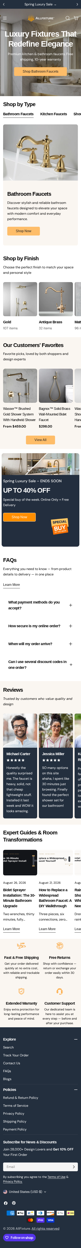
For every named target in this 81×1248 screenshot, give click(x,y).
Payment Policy (15, 1129)
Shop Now (23, 231)
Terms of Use (56, 1177)
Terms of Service (15, 1105)
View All (40, 440)
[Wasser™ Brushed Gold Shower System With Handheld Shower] (20, 386)
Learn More (11, 584)
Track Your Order (16, 1055)
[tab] (18, 115)
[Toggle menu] (5, 18)
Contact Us (11, 1063)
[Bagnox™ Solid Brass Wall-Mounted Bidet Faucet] (56, 386)
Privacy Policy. (12, 1181)
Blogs (7, 1079)
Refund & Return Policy (20, 1098)
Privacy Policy (13, 1113)
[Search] (68, 18)
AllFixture (23, 1228)
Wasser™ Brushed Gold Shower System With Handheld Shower (19, 414)
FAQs (7, 1071)
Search (8, 1047)
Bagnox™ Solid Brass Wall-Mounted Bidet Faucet (54, 414)
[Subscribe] (73, 1167)
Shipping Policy (14, 1121)
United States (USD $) (25, 1192)
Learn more (11, 929)
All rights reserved (45, 1228)
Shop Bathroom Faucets (40, 71)
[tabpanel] (40, 184)
